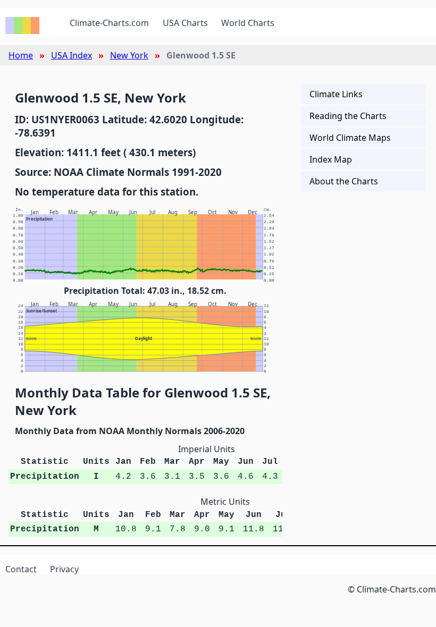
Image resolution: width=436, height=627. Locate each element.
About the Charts (343, 181)
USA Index (71, 55)
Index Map (330, 159)
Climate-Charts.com (109, 23)
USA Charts (185, 23)
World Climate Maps (350, 137)
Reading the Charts (348, 116)
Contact (21, 569)
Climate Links (336, 94)
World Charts (247, 23)
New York (129, 55)
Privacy (64, 569)
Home (21, 55)
